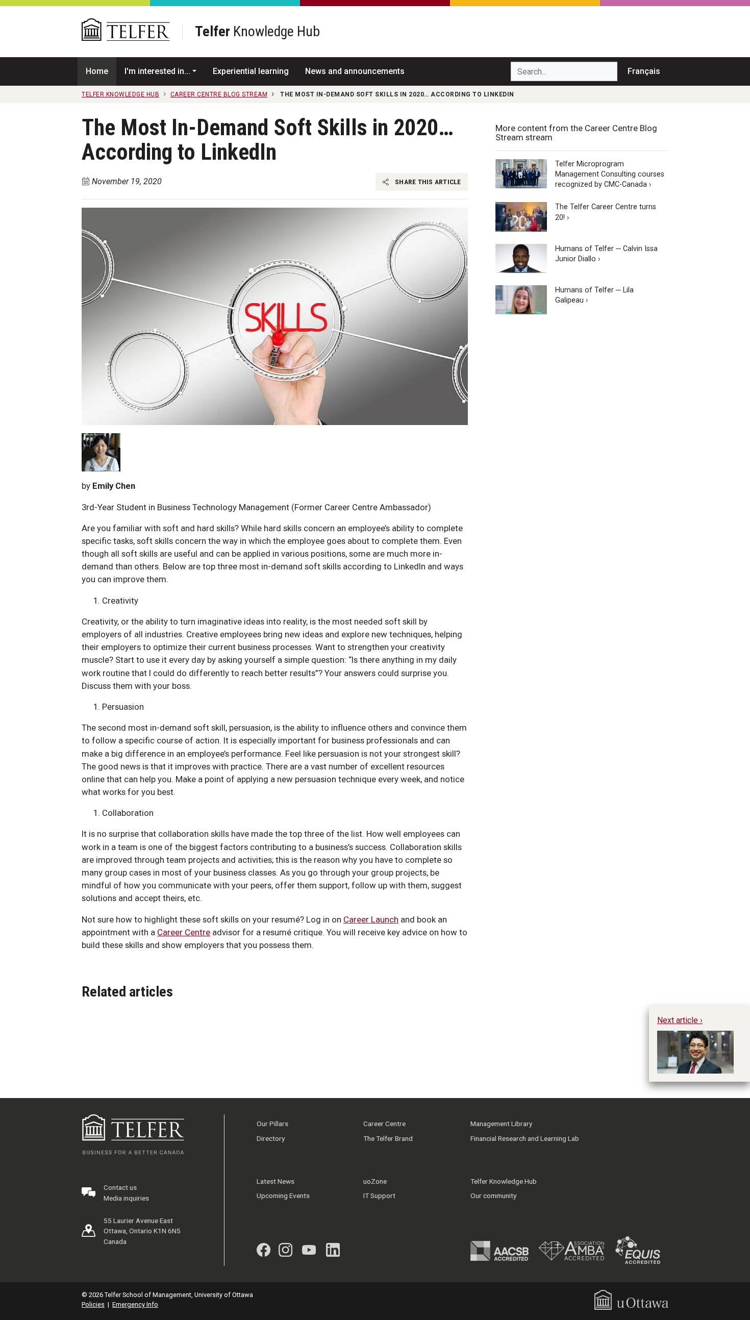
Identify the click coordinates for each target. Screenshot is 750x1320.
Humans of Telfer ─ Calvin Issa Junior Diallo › (606, 253)
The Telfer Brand (388, 1138)
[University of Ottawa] (631, 1299)
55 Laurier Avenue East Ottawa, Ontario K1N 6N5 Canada (142, 1231)
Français (644, 71)
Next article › (680, 1020)
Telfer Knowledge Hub (503, 1181)
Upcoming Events (283, 1195)
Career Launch (370, 919)
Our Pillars (272, 1123)
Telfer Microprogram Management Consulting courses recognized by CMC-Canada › (609, 174)
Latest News (275, 1181)
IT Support (379, 1195)
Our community (493, 1195)
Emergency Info (135, 1304)
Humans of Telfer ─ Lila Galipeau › (594, 295)
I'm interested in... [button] (157, 71)
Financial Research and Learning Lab (524, 1138)
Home (97, 71)
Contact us (120, 1187)
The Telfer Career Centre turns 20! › (605, 212)
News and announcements (355, 71)
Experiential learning (251, 71)
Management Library (501, 1123)
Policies (93, 1304)
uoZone (375, 1181)
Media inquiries (126, 1198)
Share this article (427, 182)
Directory (271, 1138)
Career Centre (183, 932)
